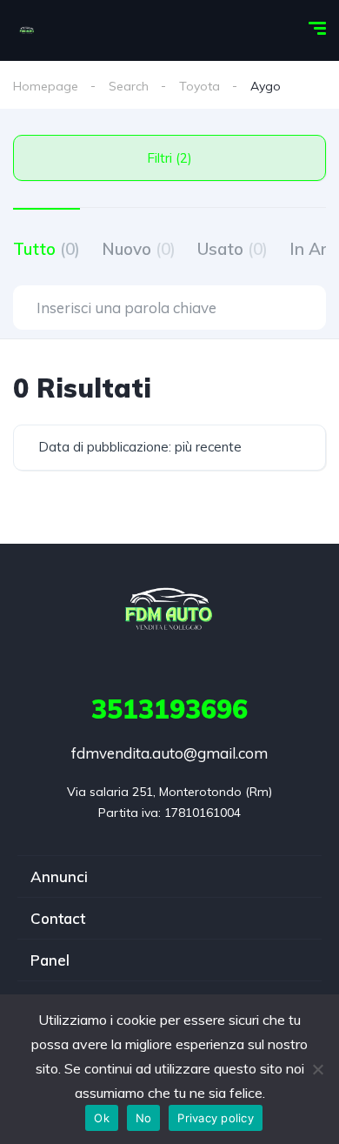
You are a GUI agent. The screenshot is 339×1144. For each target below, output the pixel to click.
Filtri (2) (169, 158)
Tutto (46, 248)
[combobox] (169, 448)
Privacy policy (215, 1118)
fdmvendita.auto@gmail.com (169, 753)
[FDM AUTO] (27, 30)
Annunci (59, 876)
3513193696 (169, 709)
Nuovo (139, 248)
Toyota (199, 86)
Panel (50, 960)
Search (129, 86)
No (144, 1118)
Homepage (45, 86)
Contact (57, 918)
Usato (232, 248)
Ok (102, 1118)
